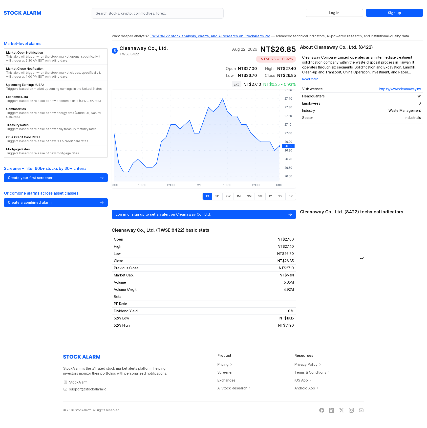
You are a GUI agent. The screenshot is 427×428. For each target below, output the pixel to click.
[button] (55, 57)
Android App (305, 388)
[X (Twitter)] (341, 410)
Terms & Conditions (310, 372)
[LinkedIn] (331, 410)
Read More (310, 79)
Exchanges (226, 380)
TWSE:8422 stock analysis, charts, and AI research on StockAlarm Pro (210, 36)
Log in (334, 13)
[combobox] (157, 13)
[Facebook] (321, 410)
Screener (225, 372)
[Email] (361, 410)
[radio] (207, 196)
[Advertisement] (361, 166)
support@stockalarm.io (88, 389)
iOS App (301, 380)
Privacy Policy (306, 364)
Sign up (394, 13)
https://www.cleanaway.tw (400, 89)
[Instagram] (351, 410)
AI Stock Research (232, 388)
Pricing (223, 364)
